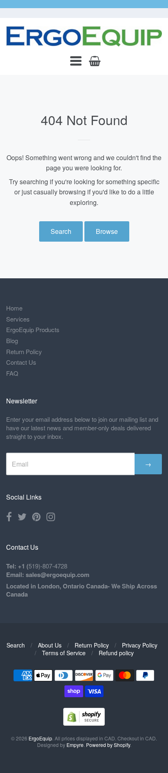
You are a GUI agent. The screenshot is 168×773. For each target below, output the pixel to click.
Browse (107, 231)
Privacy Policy (139, 645)
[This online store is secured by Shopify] (84, 723)
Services (18, 319)
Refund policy (116, 653)
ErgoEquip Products (33, 329)
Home (14, 308)
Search (61, 231)
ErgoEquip (40, 738)
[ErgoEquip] (84, 36)
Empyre (75, 744)
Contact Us (21, 362)
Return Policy (24, 351)
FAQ (12, 373)
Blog (12, 340)
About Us (50, 645)
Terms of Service (64, 653)
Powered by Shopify (108, 744)
